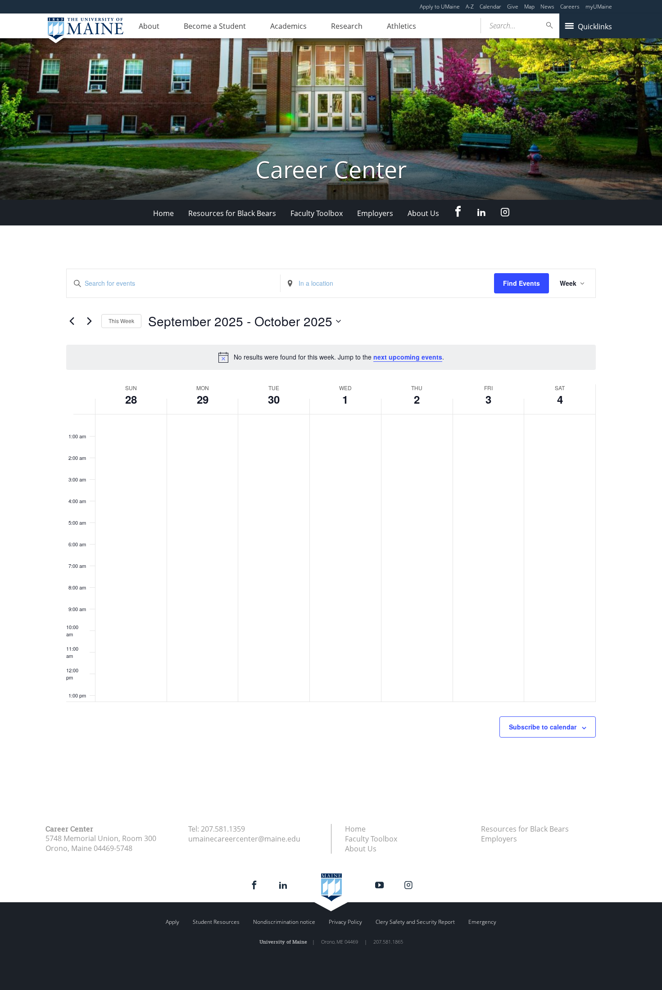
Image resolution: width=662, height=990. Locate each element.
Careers (570, 6)
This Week (121, 320)
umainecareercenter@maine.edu (244, 839)
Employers (375, 213)
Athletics (401, 26)
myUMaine (598, 6)
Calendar (490, 6)
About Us (423, 213)
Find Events (521, 283)
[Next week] (89, 321)
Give (512, 6)
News (547, 6)
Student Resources (216, 922)
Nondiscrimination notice (284, 922)
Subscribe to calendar (542, 726)
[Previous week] (71, 321)
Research (347, 26)
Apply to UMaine (440, 6)
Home (163, 213)
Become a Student (215, 26)
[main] (331, 524)
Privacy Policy (345, 922)
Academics (288, 26)
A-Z (470, 6)
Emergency (482, 922)
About (149, 26)
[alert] (331, 357)
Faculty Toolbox (316, 213)
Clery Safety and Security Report (415, 922)
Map (529, 6)
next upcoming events (407, 356)
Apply (172, 922)
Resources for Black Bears (232, 213)
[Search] (550, 25)
